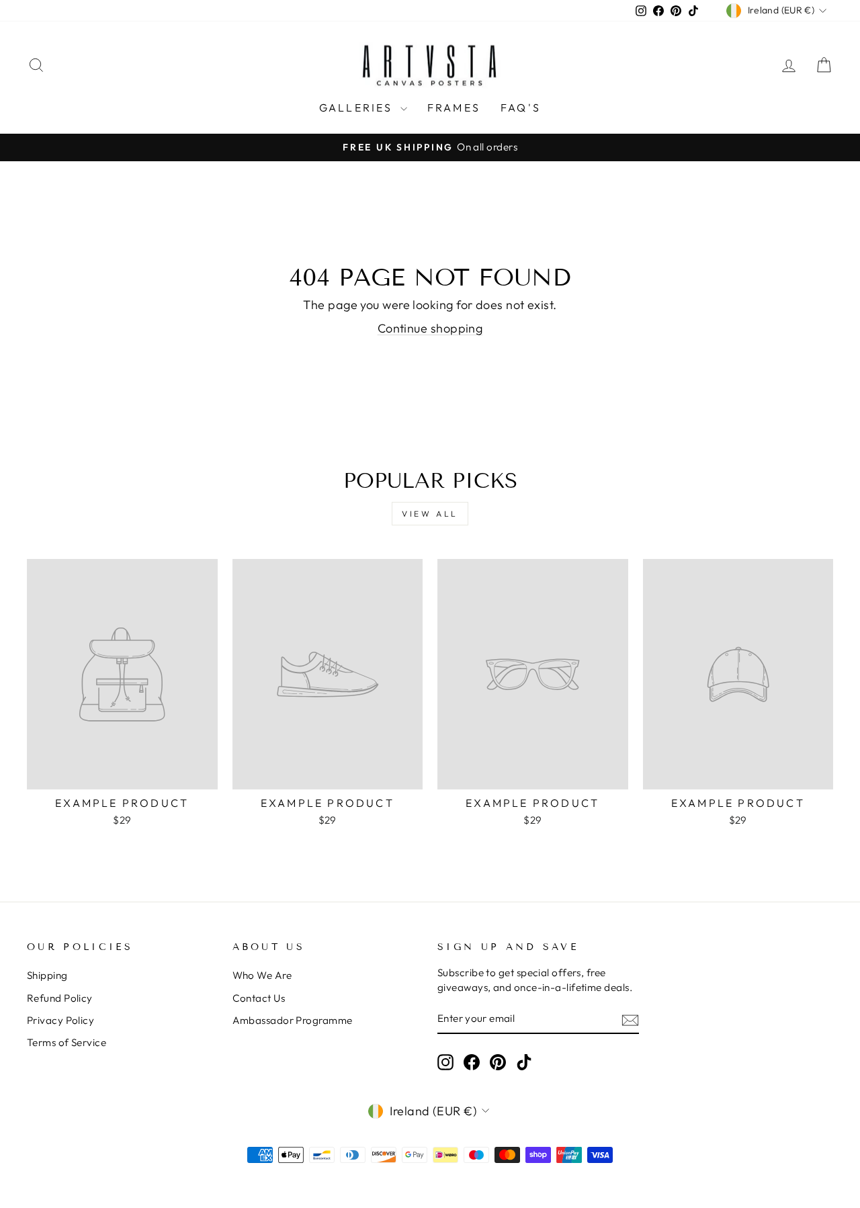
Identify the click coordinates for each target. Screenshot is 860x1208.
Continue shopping (430, 328)
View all (430, 514)
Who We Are (262, 975)
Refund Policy (60, 998)
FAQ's (521, 107)
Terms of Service (66, 1042)
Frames (453, 107)
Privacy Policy (60, 1020)
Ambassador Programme (292, 1020)
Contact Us (259, 998)
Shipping (47, 975)
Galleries (358, 107)
